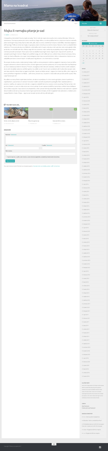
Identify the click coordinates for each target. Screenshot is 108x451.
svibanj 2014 (86, 198)
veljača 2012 (86, 296)
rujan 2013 (86, 227)
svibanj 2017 (86, 72)
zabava (94, 397)
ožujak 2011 (86, 336)
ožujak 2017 (86, 79)
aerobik (83, 385)
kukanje (100, 389)
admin (7, 35)
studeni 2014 (86, 177)
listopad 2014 (86, 180)
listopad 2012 (86, 267)
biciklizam (96, 385)
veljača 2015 (86, 166)
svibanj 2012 (86, 285)
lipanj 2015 (86, 151)
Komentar (11, 134)
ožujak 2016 (86, 119)
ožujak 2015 (86, 162)
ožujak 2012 (86, 293)
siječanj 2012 (86, 300)
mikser (90, 391)
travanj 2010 (86, 376)
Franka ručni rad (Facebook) (88, 408)
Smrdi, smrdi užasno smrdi (11, 121)
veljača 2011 (86, 340)
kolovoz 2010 (86, 361)
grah (93, 387)
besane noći (92, 385)
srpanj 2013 (86, 235)
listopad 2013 (86, 224)
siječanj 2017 (86, 86)
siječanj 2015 (86, 169)
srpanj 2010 (86, 365)
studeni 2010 (86, 351)
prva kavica (96, 393)
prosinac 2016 (86, 90)
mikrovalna (87, 391)
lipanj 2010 (86, 369)
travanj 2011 (86, 332)
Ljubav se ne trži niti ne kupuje (94, 426)
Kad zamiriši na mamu (59, 121)
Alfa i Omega (87, 385)
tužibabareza (84, 397)
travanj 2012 (86, 289)
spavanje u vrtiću (86, 395)
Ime (9, 145)
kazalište (93, 389)
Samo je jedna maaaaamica (92, 417)
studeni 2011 (86, 307)
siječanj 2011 (86, 343)
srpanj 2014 (86, 191)
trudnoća (101, 395)
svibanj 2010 (86, 372)
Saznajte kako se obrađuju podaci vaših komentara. (46, 166)
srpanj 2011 (86, 322)
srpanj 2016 (86, 104)
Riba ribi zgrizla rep (33, 121)
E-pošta (47, 145)
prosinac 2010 (86, 347)
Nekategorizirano (9, 23)
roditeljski (101, 393)
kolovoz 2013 (86, 231)
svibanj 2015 (86, 155)
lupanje (83, 391)
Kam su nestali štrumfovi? (95, 420)
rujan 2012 (86, 271)
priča (92, 393)
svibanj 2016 (86, 111)
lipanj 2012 (86, 282)
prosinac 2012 (86, 260)
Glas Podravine (85, 406)
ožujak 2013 (86, 249)
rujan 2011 (86, 314)
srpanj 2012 (86, 278)
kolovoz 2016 (86, 101)
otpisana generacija (85, 393)
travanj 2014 (86, 202)
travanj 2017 (86, 75)
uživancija (88, 397)
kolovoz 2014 (86, 188)
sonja (84, 429)
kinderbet (97, 389)
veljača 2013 (86, 253)
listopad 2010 (86, 354)
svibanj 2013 (86, 242)
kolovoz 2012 (86, 275)
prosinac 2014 (86, 173)
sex (82, 395)
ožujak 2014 (86, 206)
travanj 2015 (86, 159)
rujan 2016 (86, 97)
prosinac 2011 (86, 303)
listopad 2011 (86, 311)
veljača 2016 (86, 122)
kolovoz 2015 (86, 144)
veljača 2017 (86, 82)
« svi (83, 63)
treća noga (97, 395)
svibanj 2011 (86, 329)
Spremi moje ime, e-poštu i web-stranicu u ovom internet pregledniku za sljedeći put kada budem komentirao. (33, 157)
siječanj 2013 (86, 256)
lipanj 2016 (86, 108)
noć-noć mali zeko (97, 391)
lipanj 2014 (86, 195)
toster (91, 395)
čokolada (97, 397)
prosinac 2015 (86, 130)
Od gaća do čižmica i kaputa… (94, 429)
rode (99, 393)
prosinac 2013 (86, 217)
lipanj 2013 (86, 238)
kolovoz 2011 (86, 318)
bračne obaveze (101, 385)
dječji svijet (90, 387)
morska (93, 391)
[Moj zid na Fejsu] (103, 23)
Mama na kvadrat (16, 5)
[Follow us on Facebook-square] (101, 23)
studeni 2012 (86, 264)
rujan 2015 (86, 140)
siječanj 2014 (86, 213)
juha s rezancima (89, 389)
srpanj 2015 (86, 148)
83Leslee (85, 420)
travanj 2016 (86, 115)
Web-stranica (9, 151)
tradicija (93, 395)
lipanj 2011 (86, 325)
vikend (92, 397)
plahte (90, 393)
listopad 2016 (86, 93)
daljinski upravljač (85, 387)
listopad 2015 (86, 137)
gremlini (95, 387)
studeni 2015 (86, 133)
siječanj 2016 (86, 126)
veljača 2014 (86, 209)
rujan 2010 (86, 358)
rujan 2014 (86, 184)
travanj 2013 (86, 246)
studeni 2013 (86, 220)
